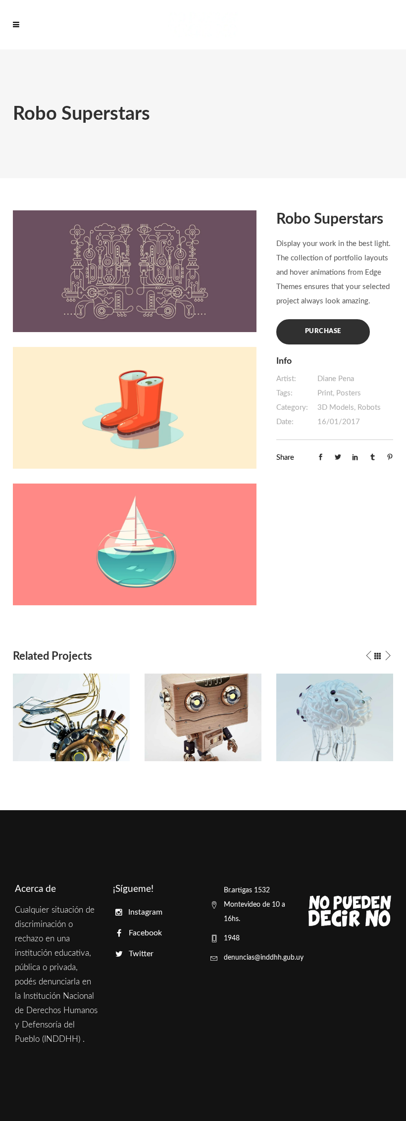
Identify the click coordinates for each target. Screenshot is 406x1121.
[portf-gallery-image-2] (134, 407)
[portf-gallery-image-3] (134, 544)
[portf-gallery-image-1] (134, 271)
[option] (71, 717)
